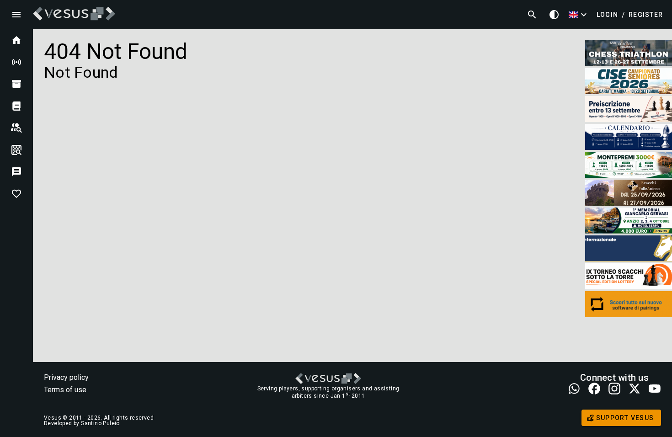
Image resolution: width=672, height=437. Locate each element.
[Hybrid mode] (554, 15)
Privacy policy (66, 377)
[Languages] (579, 14)
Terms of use (65, 389)
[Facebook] (594, 389)
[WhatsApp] (574, 389)
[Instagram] (614, 389)
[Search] (532, 15)
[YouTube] (654, 389)
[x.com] (634, 389)
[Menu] (16, 15)
